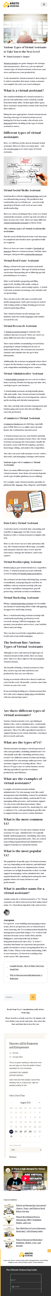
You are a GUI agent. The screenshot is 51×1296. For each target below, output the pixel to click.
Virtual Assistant (13, 56)
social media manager (33, 254)
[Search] (33, 997)
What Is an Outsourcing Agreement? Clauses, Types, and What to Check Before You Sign (31, 1208)
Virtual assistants (11, 63)
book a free (30, 694)
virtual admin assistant (14, 379)
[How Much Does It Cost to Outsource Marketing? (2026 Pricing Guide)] (9, 1232)
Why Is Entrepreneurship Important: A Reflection (26, 977)
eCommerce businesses (13, 424)
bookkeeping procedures (31, 573)
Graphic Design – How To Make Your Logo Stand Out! (27, 968)
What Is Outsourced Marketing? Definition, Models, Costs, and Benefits (29, 1242)
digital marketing (31, 196)
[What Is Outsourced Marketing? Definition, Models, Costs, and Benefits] (9, 1244)
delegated (8, 123)
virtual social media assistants (16, 223)
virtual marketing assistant (22, 603)
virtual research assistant (16, 332)
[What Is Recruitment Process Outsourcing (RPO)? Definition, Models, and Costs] (9, 1221)
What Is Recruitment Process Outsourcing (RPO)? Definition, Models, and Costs (29, 1220)
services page (12, 149)
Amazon (19, 485)
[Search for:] (17, 997)
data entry (18, 532)
